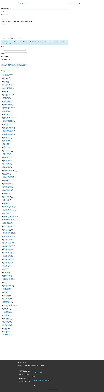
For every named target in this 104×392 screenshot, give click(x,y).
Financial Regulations (8, 179)
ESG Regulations (7, 163)
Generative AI (6, 192)
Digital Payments (7, 151)
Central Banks (6, 111)
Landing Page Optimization (9, 210)
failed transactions (7, 173)
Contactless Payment (8, 123)
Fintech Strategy (7, 184)
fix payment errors (7, 187)
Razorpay (5, 281)
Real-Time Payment (7, 285)
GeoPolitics (5, 193)
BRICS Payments (7, 95)
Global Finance (6, 196)
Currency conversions (8, 134)
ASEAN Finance (6, 87)
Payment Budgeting (7, 240)
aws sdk (5, 91)
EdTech (5, 161)
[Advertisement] (17, 347)
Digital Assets (6, 143)
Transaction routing (7, 317)
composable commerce (8, 121)
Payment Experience (8, 245)
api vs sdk (5, 82)
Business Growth (7, 98)
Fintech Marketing (7, 183)
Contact (83, 3)
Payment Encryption (8, 243)
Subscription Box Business (9, 305)
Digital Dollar (6, 146)
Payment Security (7, 265)
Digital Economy (7, 147)
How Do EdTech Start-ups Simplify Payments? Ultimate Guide (13, 65)
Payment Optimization (8, 256)
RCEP (4, 284)
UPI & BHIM (5, 321)
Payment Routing (7, 263)
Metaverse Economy (8, 217)
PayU (4, 269)
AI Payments (6, 77)
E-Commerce (6, 157)
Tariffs (4, 308)
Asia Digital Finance (7, 88)
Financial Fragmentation (8, 177)
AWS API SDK (6, 90)
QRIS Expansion (6, 276)
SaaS (4, 292)
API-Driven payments (8, 84)
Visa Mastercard (7, 331)
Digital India (6, 150)
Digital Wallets (6, 154)
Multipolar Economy (7, 226)
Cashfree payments (7, 104)
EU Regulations (6, 167)
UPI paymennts (6, 324)
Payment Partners (72, 3)
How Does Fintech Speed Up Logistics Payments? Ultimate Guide (14, 64)
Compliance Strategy (8, 120)
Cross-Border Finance (8, 128)
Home (61, 3)
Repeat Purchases (7, 288)
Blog (79, 3)
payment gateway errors (9, 248)
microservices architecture (9, 219)
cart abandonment (7, 103)
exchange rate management (9, 171)
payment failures (7, 246)
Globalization (6, 200)
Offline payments (7, 229)
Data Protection (7, 138)
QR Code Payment (7, 275)
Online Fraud (6, 230)
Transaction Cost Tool (8, 315)
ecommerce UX (6, 160)
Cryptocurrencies (7, 133)
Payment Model (6, 255)
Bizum (4, 92)
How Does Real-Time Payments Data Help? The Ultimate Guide (13, 67)
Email (2, 49)
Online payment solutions (9, 233)
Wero (4, 332)
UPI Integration (6, 322)
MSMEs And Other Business (9, 225)
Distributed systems (7, 156)
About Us (65, 3)
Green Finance (6, 203)
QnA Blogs (5, 273)
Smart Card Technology (8, 296)
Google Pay (6, 202)
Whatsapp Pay (6, 334)
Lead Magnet (6, 212)
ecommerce (6, 159)
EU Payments (6, 166)
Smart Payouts (6, 298)
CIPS (4, 118)
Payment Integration (8, 252)
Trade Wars (5, 314)
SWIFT (4, 306)
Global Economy (7, 194)
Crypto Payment (7, 131)
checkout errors (7, 115)
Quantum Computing (8, 278)
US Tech (5, 327)
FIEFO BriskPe (6, 174)
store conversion (7, 304)
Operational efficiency (8, 236)
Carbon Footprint (7, 101)
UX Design (5, 328)
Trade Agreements (7, 312)
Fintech (5, 180)
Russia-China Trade (7, 291)
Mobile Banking (6, 222)
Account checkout (7, 74)
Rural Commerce (7, 289)
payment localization (8, 253)
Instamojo (5, 205)
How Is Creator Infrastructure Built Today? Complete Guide (12, 66)
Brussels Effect (6, 97)
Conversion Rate (7, 124)
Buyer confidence (7, 100)
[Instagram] (36, 385)
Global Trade (6, 199)
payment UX (6, 266)
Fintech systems (7, 186)
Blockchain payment (8, 94)
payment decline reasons (9, 242)
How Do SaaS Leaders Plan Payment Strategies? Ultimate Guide (13, 62)
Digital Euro (6, 148)
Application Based (7, 85)
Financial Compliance (8, 176)
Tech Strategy (6, 309)
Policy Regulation (7, 271)
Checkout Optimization (8, 117)
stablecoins (5, 299)
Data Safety (6, 140)
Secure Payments (7, 295)
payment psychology (8, 262)
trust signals (6, 318)
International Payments (8, 207)
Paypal (4, 268)
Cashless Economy (7, 105)
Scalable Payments (7, 294)
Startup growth (6, 301)
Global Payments (7, 197)
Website (3, 53)
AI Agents (5, 75)
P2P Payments (6, 238)
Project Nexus (6, 272)
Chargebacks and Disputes (9, 113)
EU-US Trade (6, 169)
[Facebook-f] (32, 385)
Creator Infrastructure (8, 127)
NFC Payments (6, 227)
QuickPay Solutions (7, 279)
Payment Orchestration (8, 258)
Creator (5, 126)
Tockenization (6, 311)
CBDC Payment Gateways (9, 107)
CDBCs (5, 110)
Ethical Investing (7, 164)
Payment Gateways (7, 249)
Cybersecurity (6, 136)
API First (5, 81)
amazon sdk (6, 80)
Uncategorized (6, 319)
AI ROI (4, 78)
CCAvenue (5, 108)
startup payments (7, 302)
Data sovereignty (7, 141)
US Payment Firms (7, 325)
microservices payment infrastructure (11, 220)
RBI (4, 282)
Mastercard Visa (7, 215)
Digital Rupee (6, 153)
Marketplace (6, 213)
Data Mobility (6, 137)
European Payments (7, 170)
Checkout (5, 114)
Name (2, 46)
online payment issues (8, 232)
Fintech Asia (6, 182)
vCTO (4, 329)
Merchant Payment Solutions (9, 216)
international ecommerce (9, 206)
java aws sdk (6, 209)
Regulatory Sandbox (8, 286)
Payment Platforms (7, 259)
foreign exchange (7, 189)
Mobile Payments (7, 223)
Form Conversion (7, 190)
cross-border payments (8, 130)
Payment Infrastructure (8, 250)
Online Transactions (7, 235)
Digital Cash (6, 144)
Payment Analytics (7, 239)
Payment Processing (8, 261)
